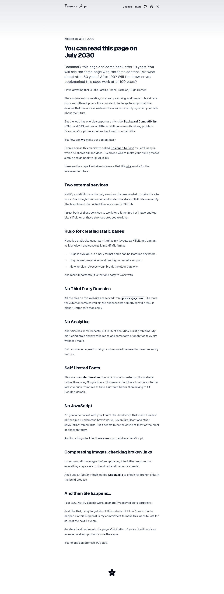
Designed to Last (122, 148)
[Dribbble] (151, 6)
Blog (138, 6)
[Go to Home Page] (75, 6)
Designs (127, 6)
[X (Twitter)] (158, 6)
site (128, 166)
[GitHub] (145, 6)
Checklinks (115, 475)
